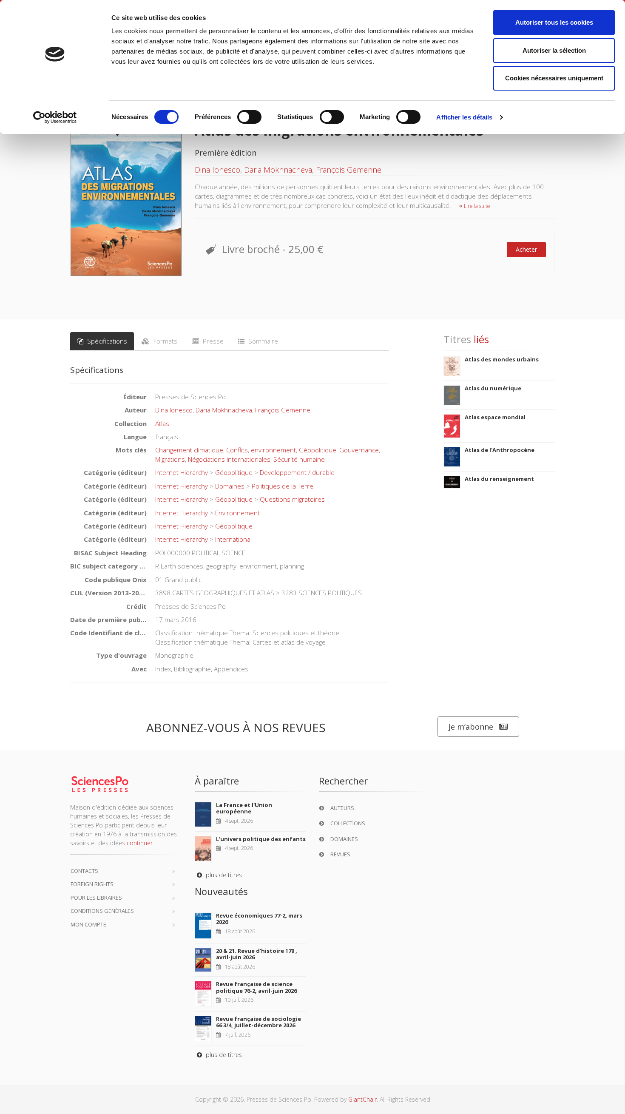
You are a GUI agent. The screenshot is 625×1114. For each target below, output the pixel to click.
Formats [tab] (164, 341)
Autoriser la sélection (554, 50)
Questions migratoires (292, 499)
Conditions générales (102, 911)
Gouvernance (359, 450)
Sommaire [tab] (262, 341)
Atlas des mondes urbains (502, 359)
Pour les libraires (96, 897)
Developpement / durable (297, 472)
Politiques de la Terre (282, 486)
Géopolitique (317, 450)
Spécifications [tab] (106, 341)
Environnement (237, 513)
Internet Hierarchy (181, 472)
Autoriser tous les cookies (554, 22)
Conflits (237, 450)
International (233, 539)
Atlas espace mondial (495, 417)
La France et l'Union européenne (244, 808)
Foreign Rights (92, 884)
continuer (140, 843)
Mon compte (88, 924)
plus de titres (223, 875)
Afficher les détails (464, 117)
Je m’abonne (471, 727)
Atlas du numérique (493, 388)
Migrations (170, 459)
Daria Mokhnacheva (278, 170)
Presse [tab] (212, 341)
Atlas (162, 423)
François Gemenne (348, 170)
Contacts (84, 871)
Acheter (526, 249)
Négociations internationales (229, 459)
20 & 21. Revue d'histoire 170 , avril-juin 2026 (256, 954)
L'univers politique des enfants (261, 839)
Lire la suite (476, 206)
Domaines (229, 486)
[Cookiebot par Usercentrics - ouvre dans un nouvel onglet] (55, 117)
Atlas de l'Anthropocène (499, 450)
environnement (273, 450)
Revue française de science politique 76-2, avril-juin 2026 (256, 987)
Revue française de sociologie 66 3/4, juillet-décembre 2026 (258, 1022)
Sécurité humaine (299, 459)
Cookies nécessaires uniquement (554, 78)
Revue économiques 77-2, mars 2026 (259, 919)
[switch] (249, 117)
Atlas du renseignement (499, 479)
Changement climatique (189, 450)
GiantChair (362, 1099)
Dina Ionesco (217, 170)
